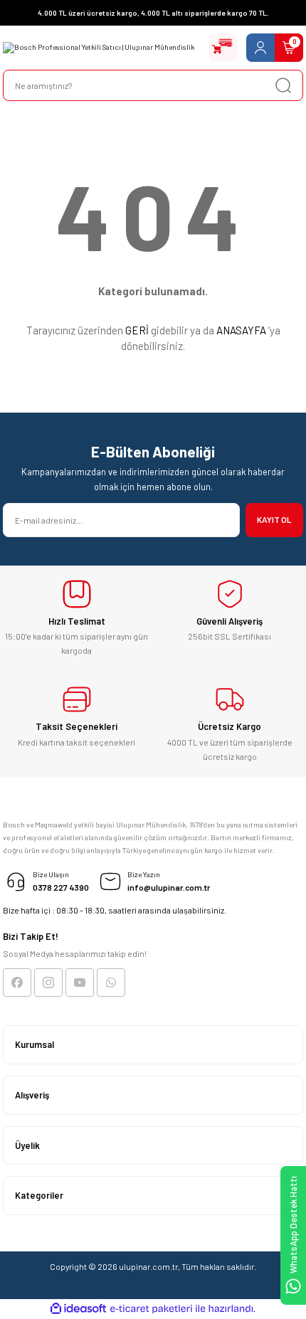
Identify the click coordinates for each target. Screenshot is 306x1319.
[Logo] (98, 47)
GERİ (137, 330)
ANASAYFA (241, 330)
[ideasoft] (78, 1309)
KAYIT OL (274, 519)
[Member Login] (260, 47)
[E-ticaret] (151, 1308)
